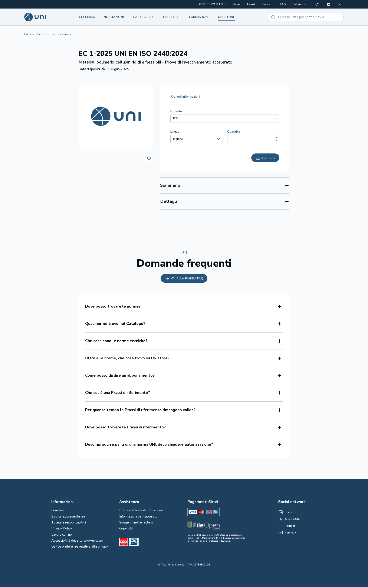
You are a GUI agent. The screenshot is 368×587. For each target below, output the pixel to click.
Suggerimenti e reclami (136, 522)
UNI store (226, 17)
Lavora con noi (61, 534)
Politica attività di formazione (141, 510)
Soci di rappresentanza (68, 516)
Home (28, 34)
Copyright (126, 528)
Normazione (114, 17)
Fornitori (57, 510)
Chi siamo (87, 17)
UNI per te (172, 17)
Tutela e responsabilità (68, 522)
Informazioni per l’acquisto (138, 516)
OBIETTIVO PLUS (211, 4)
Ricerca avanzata (61, 34)
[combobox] (299, 4)
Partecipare (144, 17)
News (236, 4)
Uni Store (41, 34)
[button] (317, 4)
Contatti (267, 4)
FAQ (283, 4)
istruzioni (194, 540)
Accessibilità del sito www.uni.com (77, 540)
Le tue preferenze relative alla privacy (79, 546)
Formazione (199, 17)
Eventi (251, 4)
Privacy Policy (61, 528)
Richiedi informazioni (185, 96)
